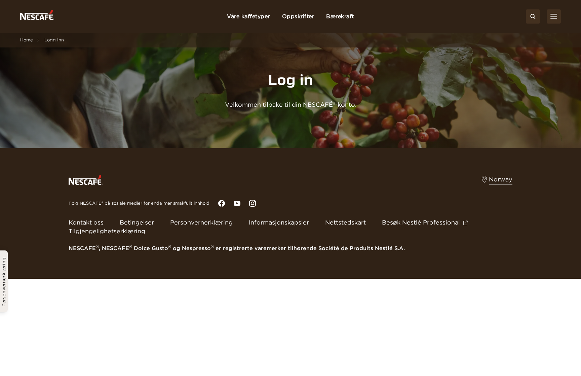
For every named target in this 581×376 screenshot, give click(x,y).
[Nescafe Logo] (37, 16)
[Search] (533, 16)
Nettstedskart (345, 222)
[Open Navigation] (554, 16)
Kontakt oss (86, 222)
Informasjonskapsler (279, 222)
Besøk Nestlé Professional (421, 222)
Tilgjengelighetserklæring (107, 231)
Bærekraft (340, 16)
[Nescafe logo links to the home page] (86, 179)
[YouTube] (237, 203)
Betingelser (137, 222)
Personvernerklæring (201, 222)
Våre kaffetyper (248, 16)
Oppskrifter (298, 16)
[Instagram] (252, 203)
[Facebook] (222, 203)
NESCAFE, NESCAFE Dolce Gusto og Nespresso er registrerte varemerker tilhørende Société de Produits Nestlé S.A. (237, 248)
